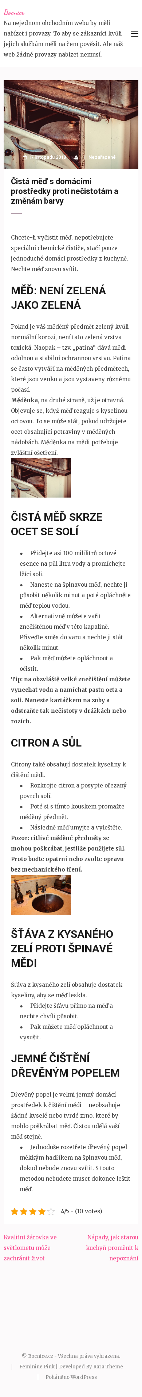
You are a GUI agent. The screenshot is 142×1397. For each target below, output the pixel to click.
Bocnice (14, 12)
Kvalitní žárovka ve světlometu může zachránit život (30, 1248)
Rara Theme (108, 1367)
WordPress (84, 1377)
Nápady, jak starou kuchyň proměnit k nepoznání (112, 1248)
